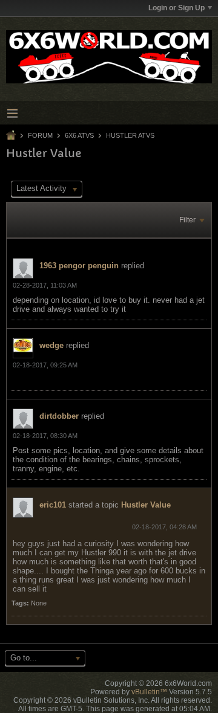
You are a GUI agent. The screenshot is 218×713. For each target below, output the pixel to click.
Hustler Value (146, 504)
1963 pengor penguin (79, 265)
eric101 (52, 504)
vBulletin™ (149, 692)
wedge (51, 345)
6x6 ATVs (79, 135)
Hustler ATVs (130, 135)
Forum (40, 135)
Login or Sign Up (176, 8)
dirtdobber (59, 416)
